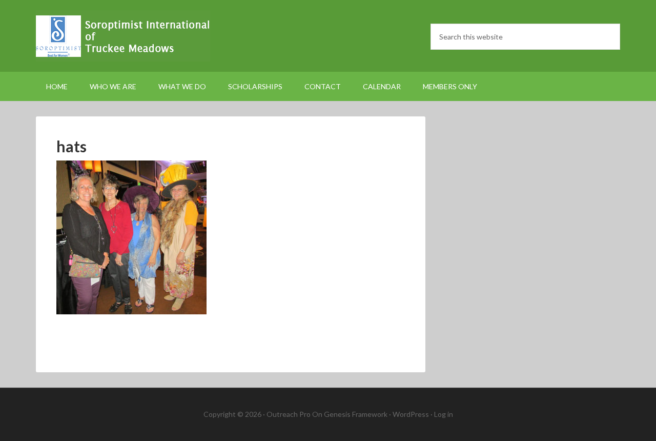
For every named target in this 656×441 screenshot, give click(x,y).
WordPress (411, 414)
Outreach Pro (288, 414)
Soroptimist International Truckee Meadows (123, 36)
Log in (443, 414)
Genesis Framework (355, 414)
